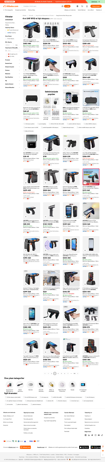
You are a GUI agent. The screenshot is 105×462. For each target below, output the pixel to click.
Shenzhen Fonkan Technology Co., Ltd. (51, 231)
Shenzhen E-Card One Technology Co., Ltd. (51, 163)
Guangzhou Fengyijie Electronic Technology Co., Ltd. (31, 84)
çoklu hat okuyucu (36, 404)
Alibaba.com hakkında (9, 412)
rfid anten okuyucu (62, 400)
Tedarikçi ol (87, 416)
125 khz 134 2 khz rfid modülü (57, 123)
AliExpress (29, 454)
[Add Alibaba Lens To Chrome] (25, 447)
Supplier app (40, 447)
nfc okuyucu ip (45, 397)
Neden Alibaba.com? (8, 416)
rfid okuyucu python (29, 123)
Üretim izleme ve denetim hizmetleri (30, 429)
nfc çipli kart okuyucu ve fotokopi (14, 400)
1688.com (35, 454)
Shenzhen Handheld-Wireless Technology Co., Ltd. (71, 193)
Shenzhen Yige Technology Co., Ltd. (71, 300)
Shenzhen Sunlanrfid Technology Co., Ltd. (31, 50)
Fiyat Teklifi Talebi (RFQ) (50, 420)
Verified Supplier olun (90, 425)
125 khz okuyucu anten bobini (13, 397)
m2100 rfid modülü (57, 397)
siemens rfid (50, 400)
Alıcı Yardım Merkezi (69, 416)
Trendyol (70, 454)
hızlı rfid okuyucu (90, 397)
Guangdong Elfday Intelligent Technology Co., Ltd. (71, 84)
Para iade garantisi (28, 419)
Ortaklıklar (87, 428)
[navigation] (12, 195)
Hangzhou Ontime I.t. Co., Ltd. (50, 332)
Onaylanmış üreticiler (49, 417)
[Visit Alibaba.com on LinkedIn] (89, 435)
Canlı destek (67, 419)
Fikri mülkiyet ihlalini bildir (70, 428)
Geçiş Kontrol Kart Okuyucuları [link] (64, 15)
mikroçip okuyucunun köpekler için (35, 400)
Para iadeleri (67, 425)
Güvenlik (31, 15)
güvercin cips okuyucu (22, 404)
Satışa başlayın (88, 419)
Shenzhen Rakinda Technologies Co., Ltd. (91, 83)
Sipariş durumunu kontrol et (92, 422)
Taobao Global (59, 454)
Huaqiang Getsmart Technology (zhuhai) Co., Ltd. (31, 118)
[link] (103, 446)
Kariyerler (5, 425)
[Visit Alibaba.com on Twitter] (92, 435)
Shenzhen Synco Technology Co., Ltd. (91, 330)
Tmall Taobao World (44, 454)
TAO (65, 454)
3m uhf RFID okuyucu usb (31, 397)
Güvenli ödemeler (28, 416)
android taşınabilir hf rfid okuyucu (50, 127)
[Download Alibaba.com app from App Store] (84, 447)
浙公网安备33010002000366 (79, 459)
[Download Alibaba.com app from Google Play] (96, 447)
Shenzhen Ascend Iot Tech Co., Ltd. (71, 50)
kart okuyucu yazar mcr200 (31, 127)
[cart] (82, 6)
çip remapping (42, 123)
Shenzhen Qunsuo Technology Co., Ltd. (51, 47)
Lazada (52, 454)
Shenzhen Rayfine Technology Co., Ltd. (51, 84)
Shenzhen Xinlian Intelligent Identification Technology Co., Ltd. (91, 163)
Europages (76, 454)
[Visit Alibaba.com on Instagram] (95, 435)
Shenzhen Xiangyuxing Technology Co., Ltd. (51, 365)
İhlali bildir (66, 431)
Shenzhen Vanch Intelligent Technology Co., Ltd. (71, 262)
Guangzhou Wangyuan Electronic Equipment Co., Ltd (91, 197)
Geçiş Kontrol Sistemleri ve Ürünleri (45, 15)
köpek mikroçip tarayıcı (68, 127)
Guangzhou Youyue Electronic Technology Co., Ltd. (31, 363)
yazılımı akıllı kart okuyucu (75, 123)
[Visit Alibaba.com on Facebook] (86, 435)
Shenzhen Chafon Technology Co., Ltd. (91, 118)
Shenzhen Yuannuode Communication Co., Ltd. (31, 231)
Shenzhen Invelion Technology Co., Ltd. (91, 50)
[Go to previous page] (44, 373)
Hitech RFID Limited (28, 160)
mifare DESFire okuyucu (90, 123)
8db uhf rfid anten (29, 131)
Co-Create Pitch (7, 419)
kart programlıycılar (88, 400)
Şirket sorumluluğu (8, 422)
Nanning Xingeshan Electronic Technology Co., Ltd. (71, 160)
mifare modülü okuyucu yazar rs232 (87, 127)
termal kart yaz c (75, 400)
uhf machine (10, 404)
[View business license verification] (67, 459)
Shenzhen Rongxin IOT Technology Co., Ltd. (31, 261)
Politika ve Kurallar (28, 433)
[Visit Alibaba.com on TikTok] (102, 435)
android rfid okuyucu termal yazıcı (74, 397)
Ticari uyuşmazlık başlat (70, 422)
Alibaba (24, 15)
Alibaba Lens (12, 447)
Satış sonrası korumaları (30, 425)
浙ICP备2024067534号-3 (94, 459)
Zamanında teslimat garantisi (31, 422)
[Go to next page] (77, 373)
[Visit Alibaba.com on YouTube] (99, 435)
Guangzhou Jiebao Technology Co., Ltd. (91, 229)
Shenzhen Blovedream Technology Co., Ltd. (71, 229)
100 (74, 373)
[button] (62, 6)
